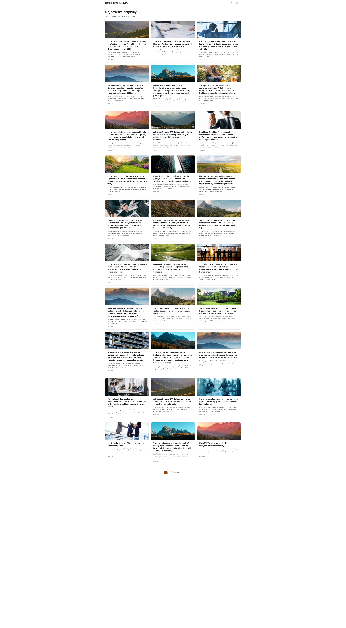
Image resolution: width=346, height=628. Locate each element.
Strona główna (236, 3)
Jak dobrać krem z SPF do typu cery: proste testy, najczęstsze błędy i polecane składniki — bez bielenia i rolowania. (172, 401)
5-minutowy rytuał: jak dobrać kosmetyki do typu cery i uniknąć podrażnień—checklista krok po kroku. (218, 401)
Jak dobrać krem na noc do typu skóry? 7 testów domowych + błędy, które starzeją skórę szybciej (171, 310)
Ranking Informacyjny (116, 3)
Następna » (177, 472)
